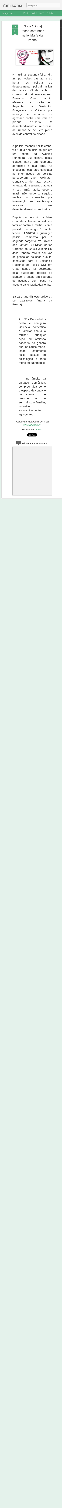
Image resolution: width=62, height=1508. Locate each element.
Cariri (41, 12)
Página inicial (30, 12)
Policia (49, 12)
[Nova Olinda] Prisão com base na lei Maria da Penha (32, 33)
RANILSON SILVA (32, 424)
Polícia (39, 429)
